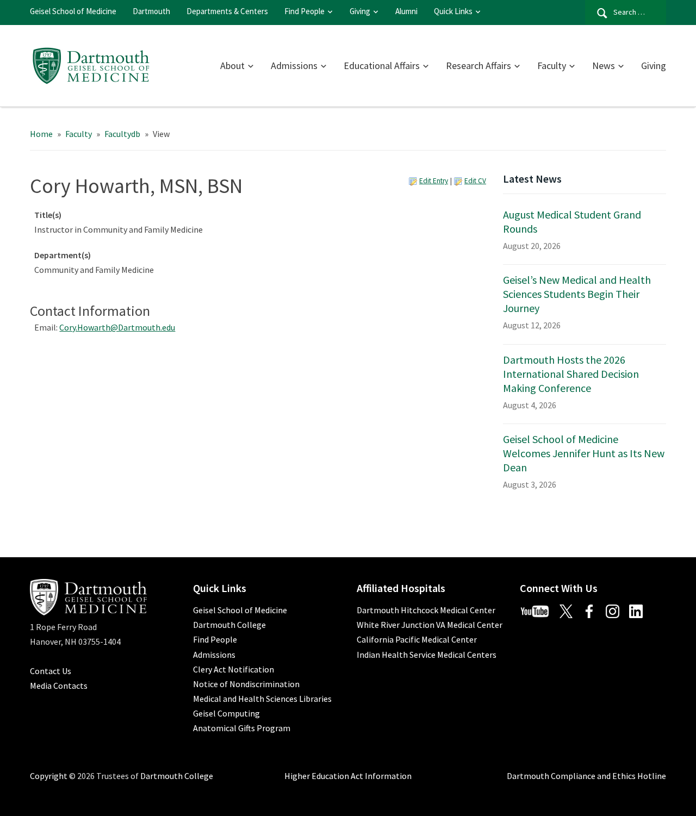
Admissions (294, 65)
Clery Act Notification (233, 669)
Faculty (551, 65)
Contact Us (50, 670)
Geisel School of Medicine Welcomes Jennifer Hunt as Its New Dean (583, 453)
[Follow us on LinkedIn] (640, 610)
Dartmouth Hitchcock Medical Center (426, 610)
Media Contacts (59, 685)
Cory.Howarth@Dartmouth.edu (117, 327)
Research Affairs (478, 65)
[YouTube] (539, 610)
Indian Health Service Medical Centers (426, 654)
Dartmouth (151, 11)
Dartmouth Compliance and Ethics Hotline (586, 775)
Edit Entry (433, 180)
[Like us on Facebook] (593, 610)
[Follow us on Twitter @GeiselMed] (570, 610)
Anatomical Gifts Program (241, 727)
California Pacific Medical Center (417, 639)
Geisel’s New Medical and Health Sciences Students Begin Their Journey (577, 294)
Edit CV (475, 180)
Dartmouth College (229, 624)
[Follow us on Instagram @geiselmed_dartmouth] (616, 610)
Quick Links (453, 11)
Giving (360, 11)
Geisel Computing (226, 713)
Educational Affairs (382, 65)
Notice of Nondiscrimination (246, 683)
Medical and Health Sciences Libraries (262, 698)
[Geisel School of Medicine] (91, 64)
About (232, 65)
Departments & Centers (227, 11)
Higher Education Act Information (348, 775)
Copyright (48, 775)
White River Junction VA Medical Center (429, 624)
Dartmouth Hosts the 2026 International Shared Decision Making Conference (571, 374)
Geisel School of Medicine (73, 11)
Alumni (406, 11)
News (603, 65)
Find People (304, 11)
